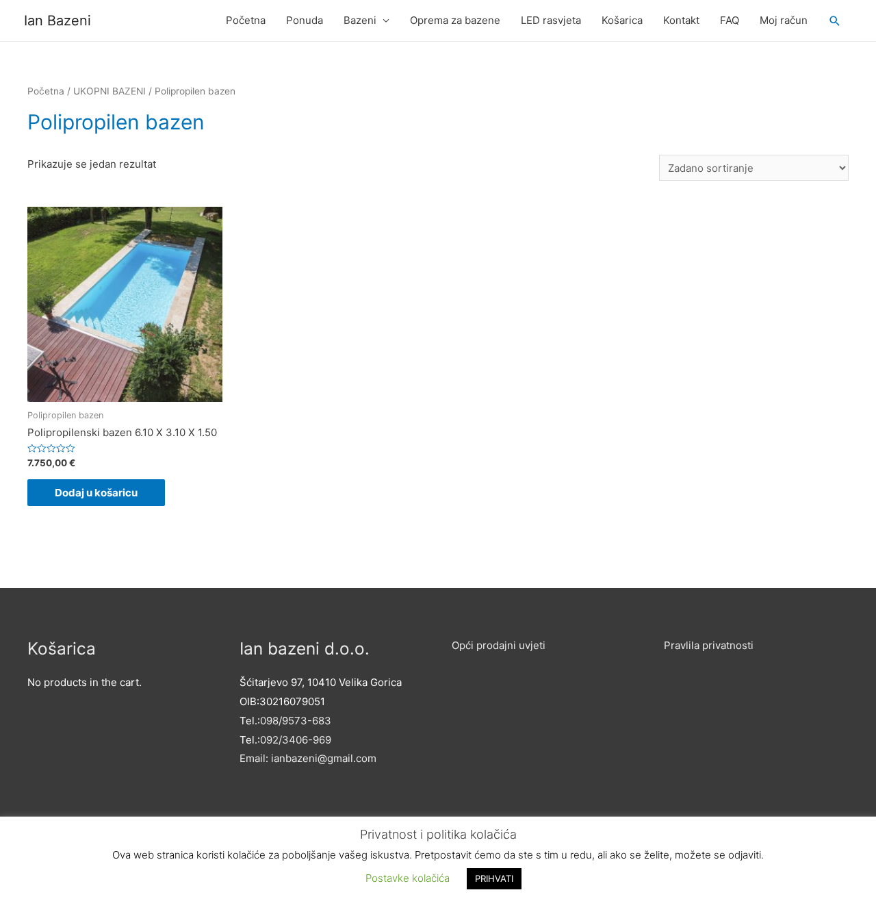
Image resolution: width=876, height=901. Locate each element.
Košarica (622, 20)
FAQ (729, 20)
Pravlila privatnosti (708, 645)
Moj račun (784, 20)
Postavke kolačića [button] (407, 878)
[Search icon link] (835, 20)
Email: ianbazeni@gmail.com (308, 758)
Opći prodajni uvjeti (498, 645)
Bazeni (360, 20)
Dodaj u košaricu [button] (96, 492)
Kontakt (681, 20)
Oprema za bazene (455, 20)
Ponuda (304, 20)
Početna (246, 20)
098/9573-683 (295, 720)
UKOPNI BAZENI (109, 91)
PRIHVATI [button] (494, 878)
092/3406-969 (295, 739)
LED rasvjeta (551, 20)
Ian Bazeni (57, 20)
